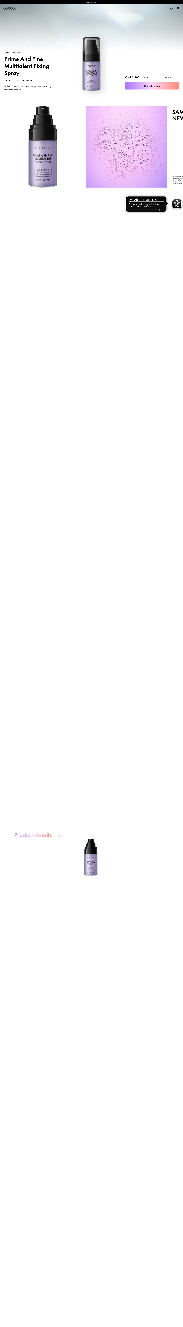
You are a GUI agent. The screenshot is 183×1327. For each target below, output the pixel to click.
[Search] (171, 8)
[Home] (10, 8)
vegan (7, 52)
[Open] (178, 8)
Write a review (26, 80)
